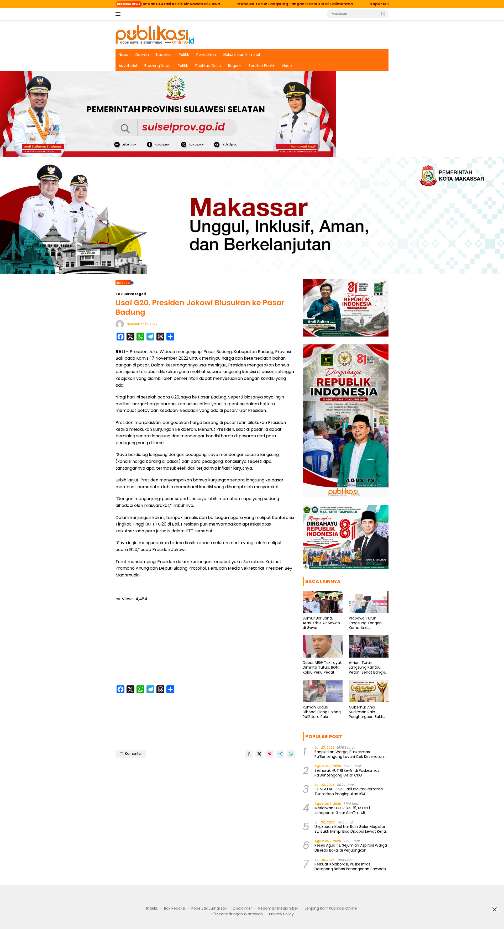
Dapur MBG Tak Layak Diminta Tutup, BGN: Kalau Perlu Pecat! (322, 667)
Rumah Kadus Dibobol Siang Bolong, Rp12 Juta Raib (322, 712)
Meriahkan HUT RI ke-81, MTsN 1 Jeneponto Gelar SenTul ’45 (342, 810)
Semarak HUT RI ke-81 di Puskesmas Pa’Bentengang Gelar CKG (346, 773)
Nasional (163, 54)
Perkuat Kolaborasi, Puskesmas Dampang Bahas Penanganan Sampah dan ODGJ (350, 866)
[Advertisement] (205, 644)
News (123, 54)
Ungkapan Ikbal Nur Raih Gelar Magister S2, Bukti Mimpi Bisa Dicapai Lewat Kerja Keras (350, 829)
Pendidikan (206, 54)
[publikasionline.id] (155, 34)
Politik (184, 54)
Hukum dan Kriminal (241, 54)
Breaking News (157, 65)
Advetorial (128, 65)
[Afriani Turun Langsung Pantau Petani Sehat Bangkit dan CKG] (368, 646)
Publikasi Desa (208, 65)
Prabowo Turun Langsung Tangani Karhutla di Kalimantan (254, 4)
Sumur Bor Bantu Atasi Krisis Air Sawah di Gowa (321, 623)
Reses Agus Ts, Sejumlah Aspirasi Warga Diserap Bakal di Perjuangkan (350, 847)
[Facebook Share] (249, 754)
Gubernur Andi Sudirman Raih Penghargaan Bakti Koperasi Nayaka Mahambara (366, 712)
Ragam (234, 65)
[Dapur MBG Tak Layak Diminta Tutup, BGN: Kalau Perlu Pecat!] (322, 646)
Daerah (142, 54)
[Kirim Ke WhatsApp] (291, 754)
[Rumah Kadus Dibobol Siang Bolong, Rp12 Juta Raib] (322, 691)
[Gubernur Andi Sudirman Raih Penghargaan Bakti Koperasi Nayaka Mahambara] (368, 691)
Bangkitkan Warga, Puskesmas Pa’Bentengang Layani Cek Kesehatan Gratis (349, 754)
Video (287, 65)
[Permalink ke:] (120, 324)
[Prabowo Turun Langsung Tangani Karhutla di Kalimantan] (368, 602)
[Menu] (119, 13)
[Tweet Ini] (259, 754)
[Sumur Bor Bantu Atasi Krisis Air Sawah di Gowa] (322, 602)
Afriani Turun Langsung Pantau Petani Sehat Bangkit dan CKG (368, 667)
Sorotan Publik (261, 65)
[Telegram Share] (280, 754)
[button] (383, 13)
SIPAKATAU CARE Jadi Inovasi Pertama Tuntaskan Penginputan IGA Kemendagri (348, 791)
